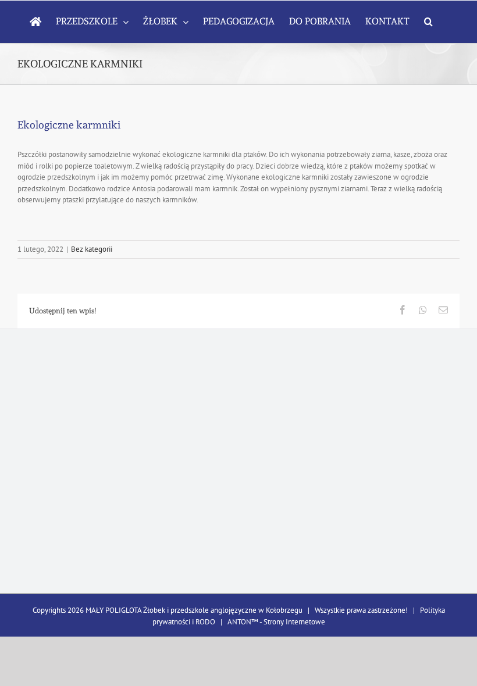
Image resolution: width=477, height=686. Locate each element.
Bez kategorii (91, 249)
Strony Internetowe (294, 622)
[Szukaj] (428, 21)
